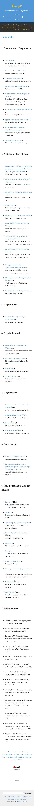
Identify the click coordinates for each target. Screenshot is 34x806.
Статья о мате (10, 205)
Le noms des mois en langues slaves (16, 533)
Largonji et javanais (11, 430)
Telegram (28, 757)
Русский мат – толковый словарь (16, 86)
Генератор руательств (12, 561)
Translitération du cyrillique (15, 757)
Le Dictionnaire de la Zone (13, 415)
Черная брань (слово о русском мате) (18, 215)
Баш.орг (8, 551)
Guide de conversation (10, 752)
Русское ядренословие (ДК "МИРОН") (18, 109)
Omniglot (8, 512)
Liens (31, 29)
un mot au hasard (17, 760)
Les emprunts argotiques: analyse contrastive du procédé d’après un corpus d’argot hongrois (18, 466)
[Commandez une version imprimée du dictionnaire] (17, 781)
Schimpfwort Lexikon (12, 376)
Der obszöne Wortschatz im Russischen (17, 291)
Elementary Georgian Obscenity (15, 456)
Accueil (4, 25)
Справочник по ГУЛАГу (13, 140)
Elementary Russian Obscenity (14, 71)
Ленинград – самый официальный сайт (18, 569)
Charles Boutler (20, 801)
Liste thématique (24, 752)
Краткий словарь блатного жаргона (17, 120)
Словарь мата (10, 60)
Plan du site (23, 799)
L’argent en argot (7, 754)
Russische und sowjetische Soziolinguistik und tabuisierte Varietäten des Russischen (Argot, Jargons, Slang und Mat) (18, 169)
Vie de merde (9, 582)
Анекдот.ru (9, 543)
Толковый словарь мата (13, 78)
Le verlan (8, 423)
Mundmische (9, 368)
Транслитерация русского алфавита (17, 522)
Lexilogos (8, 502)
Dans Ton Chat (9, 592)
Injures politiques (18, 754)
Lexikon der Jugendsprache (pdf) (15, 358)
